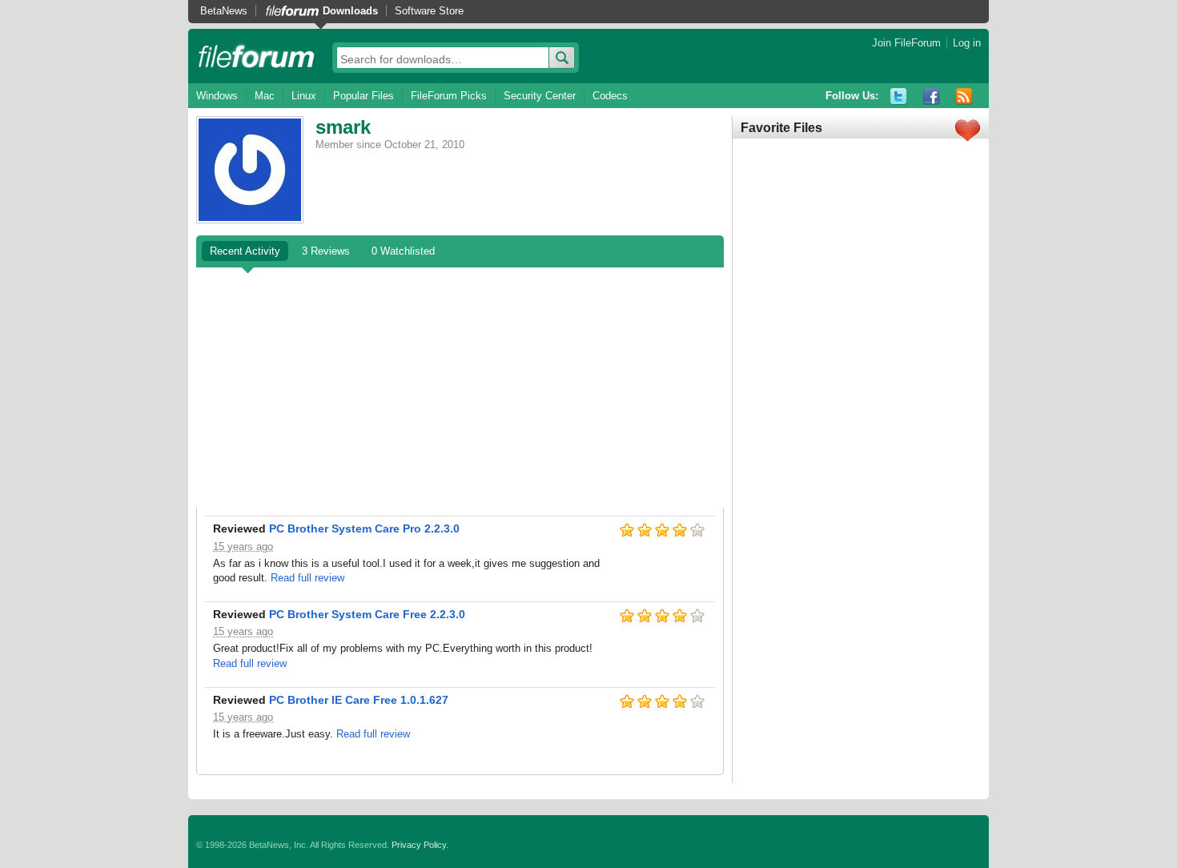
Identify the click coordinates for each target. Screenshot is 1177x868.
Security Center (540, 96)
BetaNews (223, 11)
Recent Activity (245, 251)
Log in (967, 43)
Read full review (307, 578)
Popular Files (363, 96)
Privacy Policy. (420, 845)
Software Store (429, 11)
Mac (265, 96)
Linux (303, 96)
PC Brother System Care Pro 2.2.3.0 (364, 528)
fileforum (256, 56)
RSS (964, 96)
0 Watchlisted (403, 251)
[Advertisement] (460, 387)
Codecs (610, 96)
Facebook (931, 96)
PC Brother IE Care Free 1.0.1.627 (358, 699)
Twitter (898, 96)
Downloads (350, 11)
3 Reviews (326, 251)
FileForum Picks (449, 96)
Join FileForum (906, 43)
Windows (217, 96)
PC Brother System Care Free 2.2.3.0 (367, 614)
